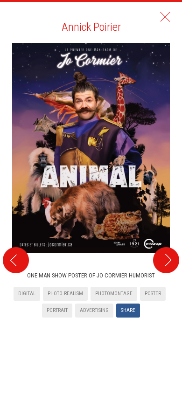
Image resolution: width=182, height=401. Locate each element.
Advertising (94, 310)
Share (128, 310)
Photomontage (114, 293)
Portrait (57, 310)
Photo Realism (65, 293)
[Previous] (14, 153)
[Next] (167, 153)
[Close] (165, 16)
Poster (153, 293)
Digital (26, 293)
